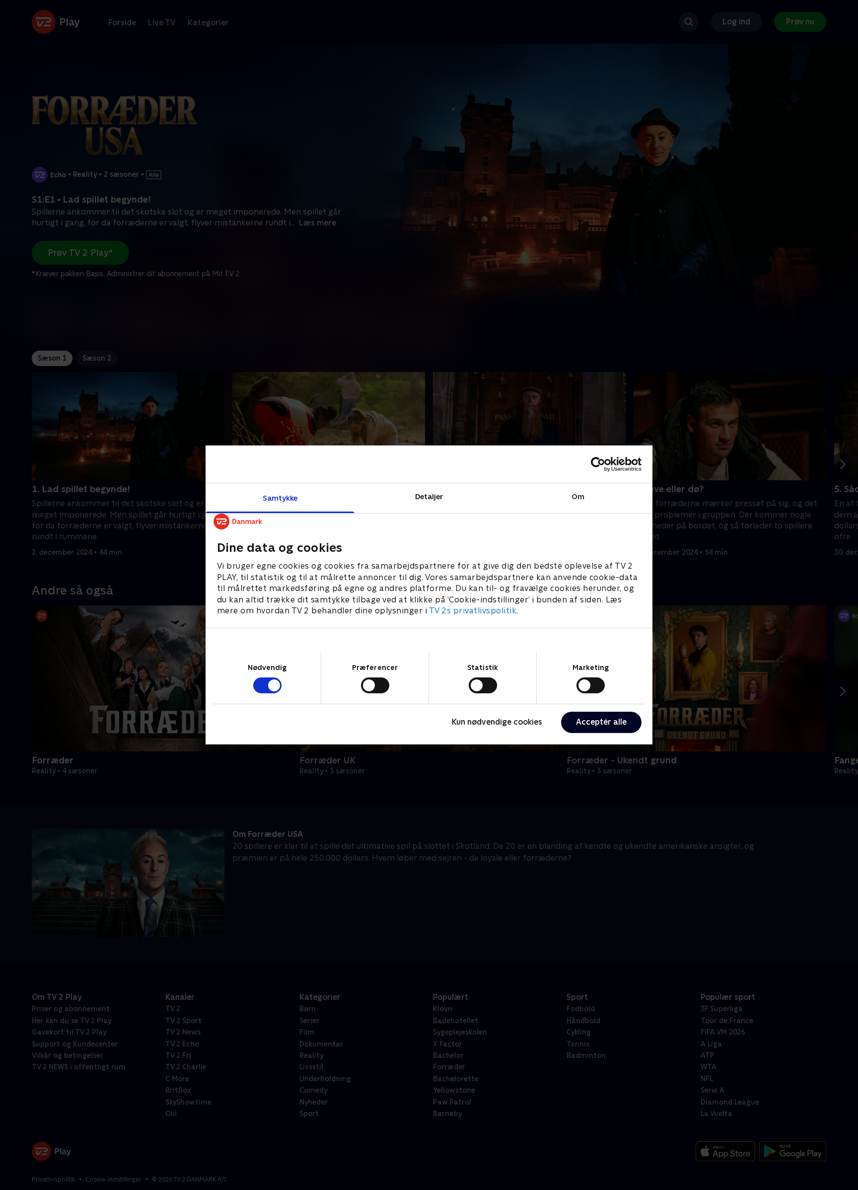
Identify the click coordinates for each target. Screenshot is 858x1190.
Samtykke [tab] (280, 498)
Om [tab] (578, 496)
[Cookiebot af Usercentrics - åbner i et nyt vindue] (598, 463)
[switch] (375, 685)
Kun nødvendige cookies (497, 722)
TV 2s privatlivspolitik (473, 610)
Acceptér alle (601, 722)
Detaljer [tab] (429, 496)
